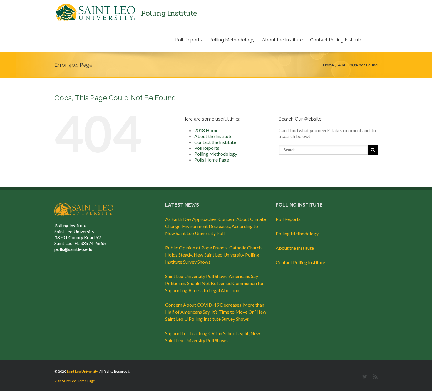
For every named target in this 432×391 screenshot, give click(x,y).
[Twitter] (364, 376)
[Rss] (375, 376)
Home (328, 64)
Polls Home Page (211, 159)
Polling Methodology (232, 40)
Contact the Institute (215, 142)
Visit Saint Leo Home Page (74, 381)
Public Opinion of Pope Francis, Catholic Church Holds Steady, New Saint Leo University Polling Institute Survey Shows (213, 254)
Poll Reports (188, 40)
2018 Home (206, 130)
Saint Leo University (82, 371)
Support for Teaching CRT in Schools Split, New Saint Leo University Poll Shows (212, 336)
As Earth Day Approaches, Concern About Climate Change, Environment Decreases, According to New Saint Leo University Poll (215, 226)
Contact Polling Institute (336, 40)
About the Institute (282, 40)
